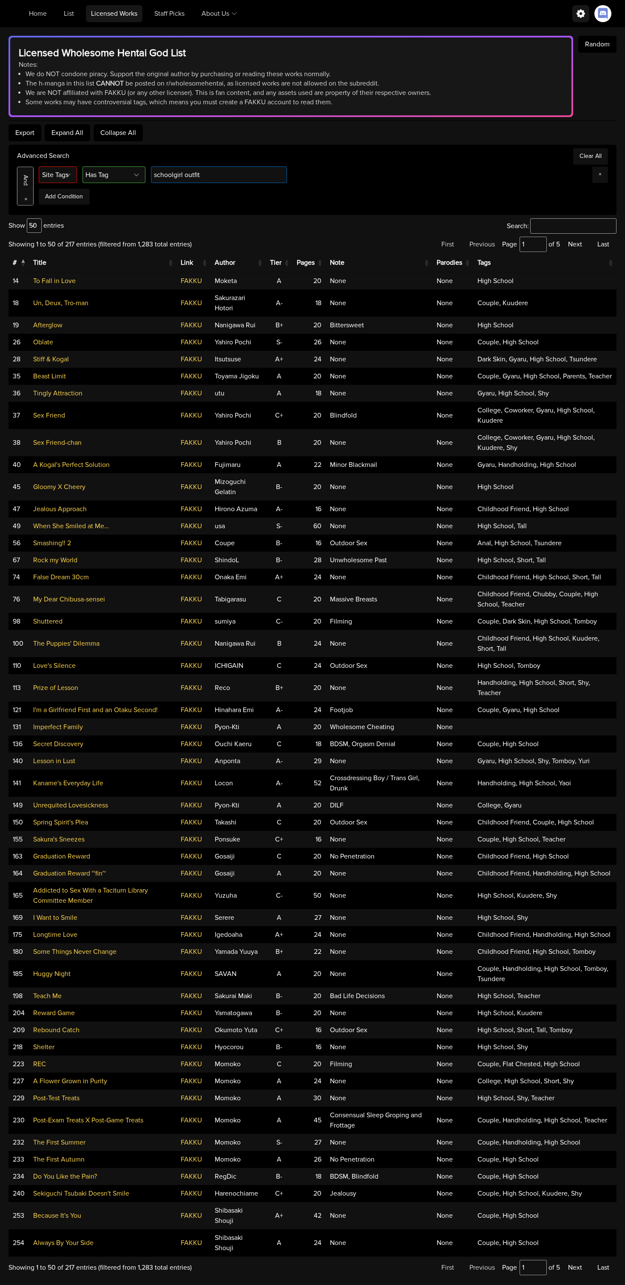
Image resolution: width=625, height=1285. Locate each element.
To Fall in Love (54, 281)
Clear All (591, 156)
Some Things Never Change (74, 951)
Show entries (36, 225)
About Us (215, 13)
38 (16, 442)
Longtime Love (55, 934)
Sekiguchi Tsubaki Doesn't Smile (81, 1193)
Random (597, 44)
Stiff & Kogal (51, 359)
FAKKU (191, 281)
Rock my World (55, 560)
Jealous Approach (60, 509)
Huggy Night (52, 974)
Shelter (43, 1047)
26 (16, 342)
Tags (484, 262)
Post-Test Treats (56, 1098)
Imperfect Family (58, 727)
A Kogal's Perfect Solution (71, 465)
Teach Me (47, 996)
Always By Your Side (63, 1243)
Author (225, 262)
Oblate (43, 342)
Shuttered (47, 621)
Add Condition (64, 196)
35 (16, 376)
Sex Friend (49, 415)
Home (38, 13)
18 (16, 303)
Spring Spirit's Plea (60, 822)
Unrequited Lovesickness (70, 805)
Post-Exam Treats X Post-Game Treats (88, 1120)
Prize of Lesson (55, 688)
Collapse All (118, 133)
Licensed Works (114, 13)
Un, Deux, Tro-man (60, 303)
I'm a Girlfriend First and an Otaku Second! (95, 710)
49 (16, 526)
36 (16, 393)
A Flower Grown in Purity (70, 1081)
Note (337, 262)
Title (39, 262)
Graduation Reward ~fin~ (69, 873)
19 (16, 325)
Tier (275, 262)
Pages (306, 262)
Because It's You (57, 1215)
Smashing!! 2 (52, 543)
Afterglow (47, 325)
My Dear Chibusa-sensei (69, 599)
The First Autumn (59, 1159)
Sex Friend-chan (57, 442)
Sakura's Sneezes (59, 839)
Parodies (449, 262)
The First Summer (59, 1142)
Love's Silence (54, 665)
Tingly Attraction (57, 393)
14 (16, 281)
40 (17, 465)
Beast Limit (49, 376)
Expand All (67, 133)
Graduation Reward (61, 856)
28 (16, 359)
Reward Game (54, 1013)
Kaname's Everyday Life (68, 783)
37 (16, 415)
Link (187, 262)
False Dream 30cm (61, 577)
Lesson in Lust (54, 761)
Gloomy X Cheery (59, 487)
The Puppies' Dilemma (66, 643)
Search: (518, 226)
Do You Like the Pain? (65, 1176)
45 (16, 487)
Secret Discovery (58, 744)
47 (16, 509)
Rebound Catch (56, 1030)
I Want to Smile (55, 917)
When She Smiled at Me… (71, 526)
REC (39, 1064)
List (69, 13)
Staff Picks (169, 13)
